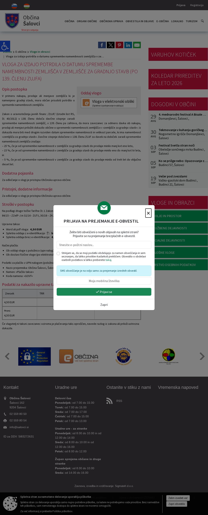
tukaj (108, 260)
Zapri (104, 305)
